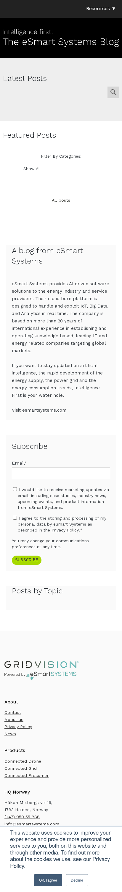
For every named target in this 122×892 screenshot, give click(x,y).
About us (13, 719)
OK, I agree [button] (48, 879)
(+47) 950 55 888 (22, 816)
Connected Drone (22, 761)
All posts (61, 200)
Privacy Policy (65, 530)
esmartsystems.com (44, 410)
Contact (12, 712)
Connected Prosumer (26, 775)
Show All (32, 168)
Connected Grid (20, 768)
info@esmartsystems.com (31, 824)
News (10, 733)
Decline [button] (77, 879)
